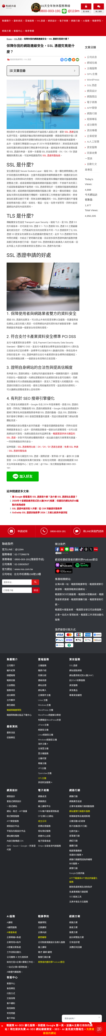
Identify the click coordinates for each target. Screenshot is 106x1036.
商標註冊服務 (44, 826)
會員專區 (11, 988)
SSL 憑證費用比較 (26, 447)
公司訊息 (92, 57)
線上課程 (42, 947)
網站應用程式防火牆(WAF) (81, 675)
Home (9, 39)
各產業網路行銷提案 (78, 892)
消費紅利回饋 (75, 947)
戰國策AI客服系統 (64, 609)
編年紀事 (11, 670)
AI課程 (10, 922)
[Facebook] (62, 59)
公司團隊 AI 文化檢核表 (17, 957)
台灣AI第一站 (62, 584)
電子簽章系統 (44, 841)
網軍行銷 (73, 868)
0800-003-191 (50, 11)
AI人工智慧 (93, 141)
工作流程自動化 (14, 952)
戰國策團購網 (75, 850)
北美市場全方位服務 (78, 901)
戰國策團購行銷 (79, 599)
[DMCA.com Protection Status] (79, 553)
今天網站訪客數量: (91, 197)
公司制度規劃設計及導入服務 (51, 942)
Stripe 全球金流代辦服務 (49, 846)
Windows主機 (44, 705)
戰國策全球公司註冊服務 (88, 609)
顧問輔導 (42, 937)
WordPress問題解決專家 (49, 715)
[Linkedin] (69, 59)
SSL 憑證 (69, 132)
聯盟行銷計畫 (44, 957)
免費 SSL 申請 (71, 447)
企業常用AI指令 (14, 942)
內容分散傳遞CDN (15, 841)
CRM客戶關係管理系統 (48, 811)
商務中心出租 (44, 836)
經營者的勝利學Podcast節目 (51, 962)
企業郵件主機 (44, 695)
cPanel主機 (43, 725)
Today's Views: (89, 182)
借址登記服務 (44, 831)
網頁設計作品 (13, 826)
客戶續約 (11, 1003)
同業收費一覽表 (91, 156)
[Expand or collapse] (74, 70)
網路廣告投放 (75, 801)
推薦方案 (73, 932)
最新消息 (11, 732)
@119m (73, 11)
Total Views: (92, 210)
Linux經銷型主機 (45, 735)
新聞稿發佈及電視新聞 (79, 816)
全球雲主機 (43, 748)
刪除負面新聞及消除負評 (80, 887)
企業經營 (92, 136)
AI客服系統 (12, 932)
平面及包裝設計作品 (16, 831)
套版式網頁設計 (14, 801)
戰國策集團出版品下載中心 (19, 715)
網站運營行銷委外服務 (79, 811)
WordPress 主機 (45, 710)
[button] (2, 1026)
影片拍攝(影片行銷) (78, 826)
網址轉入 (42, 690)
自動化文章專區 (91, 167)
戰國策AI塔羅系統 (87, 594)
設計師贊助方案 (76, 937)
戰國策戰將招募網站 (74, 589)
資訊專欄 (92, 130)
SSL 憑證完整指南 (51, 155)
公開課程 (42, 927)
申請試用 (22, 531)
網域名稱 (92, 62)
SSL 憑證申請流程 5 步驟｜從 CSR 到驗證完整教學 (37, 508)
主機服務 (92, 68)
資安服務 (92, 147)
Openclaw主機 (44, 773)
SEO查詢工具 (75, 897)
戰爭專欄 (29, 31)
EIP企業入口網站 (45, 816)
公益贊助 (11, 685)
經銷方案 (73, 922)
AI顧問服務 (12, 927)
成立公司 (42, 821)
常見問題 (11, 1013)
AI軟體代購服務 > (14, 972)
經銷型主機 (43, 730)
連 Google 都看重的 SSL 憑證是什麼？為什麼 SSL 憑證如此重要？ (44, 496)
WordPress (93, 79)
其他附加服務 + (45, 782)
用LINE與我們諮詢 (93, 531)
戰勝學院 (42, 922)
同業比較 (42, 675)
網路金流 (42, 796)
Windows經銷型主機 (47, 740)
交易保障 (11, 998)
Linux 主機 (42, 700)
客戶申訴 (11, 1018)
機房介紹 (42, 670)
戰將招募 (11, 680)
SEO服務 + (74, 863)
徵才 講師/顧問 (45, 952)
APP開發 (92, 108)
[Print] (73, 59)
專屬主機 (42, 763)
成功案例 (92, 124)
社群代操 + (74, 831)
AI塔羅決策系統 (14, 947)
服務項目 (11, 690)
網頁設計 (92, 91)
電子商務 (92, 102)
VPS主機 (42, 768)
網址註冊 (42, 685)
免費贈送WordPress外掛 (49, 720)
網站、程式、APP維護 (17, 811)
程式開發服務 (13, 816)
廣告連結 (11, 705)
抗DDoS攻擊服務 (77, 680)
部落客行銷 (74, 836)
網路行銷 (92, 113)
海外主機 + (43, 744)
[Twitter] (65, 59)
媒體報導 (11, 675)
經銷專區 (92, 119)
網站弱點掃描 (75, 670)
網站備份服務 (13, 836)
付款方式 (11, 993)
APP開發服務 (13, 821)
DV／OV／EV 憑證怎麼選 (50, 447)
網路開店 (92, 96)
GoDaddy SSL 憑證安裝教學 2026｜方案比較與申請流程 (39, 512)
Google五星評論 (76, 873)
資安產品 (73, 690)
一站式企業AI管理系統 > (18, 967)
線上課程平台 (44, 806)
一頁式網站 (12, 806)
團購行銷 (73, 845)
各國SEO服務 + (76, 855)
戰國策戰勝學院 (16, 59)
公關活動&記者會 (77, 821)
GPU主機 (92, 74)
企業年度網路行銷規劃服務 (81, 806)
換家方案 (73, 927)
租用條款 (11, 1008)
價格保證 (42, 680)
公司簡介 (11, 665)
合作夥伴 (11, 700)
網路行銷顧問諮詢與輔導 (80, 859)
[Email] (77, 59)
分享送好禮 (74, 942)
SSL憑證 (18, 39)
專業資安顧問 (75, 695)
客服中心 (11, 983)
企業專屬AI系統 (14, 937)
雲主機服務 (43, 753)
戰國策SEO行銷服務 (65, 594)
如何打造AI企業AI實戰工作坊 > (21, 962)
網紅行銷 (73, 841)
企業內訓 (42, 932)
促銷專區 (11, 737)
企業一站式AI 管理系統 (66, 615)
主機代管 (42, 758)
